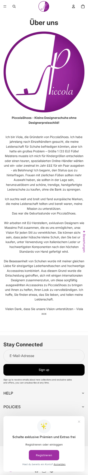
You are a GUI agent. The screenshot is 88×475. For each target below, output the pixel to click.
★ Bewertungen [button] (84, 241)
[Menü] (5, 6)
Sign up (44, 370)
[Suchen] (14, 6)
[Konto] (73, 6)
